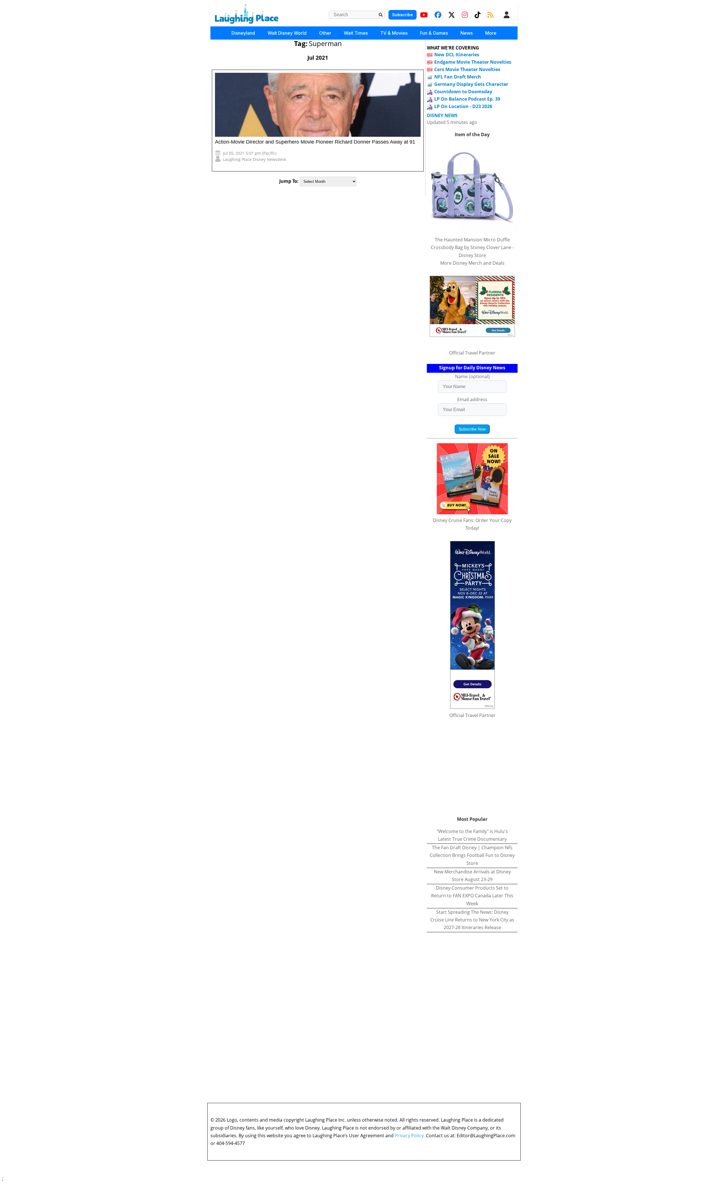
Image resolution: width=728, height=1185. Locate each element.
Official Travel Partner (472, 353)
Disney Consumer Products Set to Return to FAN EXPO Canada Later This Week (472, 895)
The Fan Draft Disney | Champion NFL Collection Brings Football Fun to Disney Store (472, 855)
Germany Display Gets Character (471, 84)
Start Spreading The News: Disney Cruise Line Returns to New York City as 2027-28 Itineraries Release (472, 920)
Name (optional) (472, 376)
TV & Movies (394, 33)
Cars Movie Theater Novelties (467, 69)
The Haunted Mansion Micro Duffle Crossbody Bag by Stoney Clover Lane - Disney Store (472, 247)
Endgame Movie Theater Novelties (472, 62)
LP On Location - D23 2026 (463, 106)
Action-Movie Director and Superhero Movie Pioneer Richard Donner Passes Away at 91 (315, 142)
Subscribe (402, 14)
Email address (472, 399)
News (466, 33)
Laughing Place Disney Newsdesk (254, 159)
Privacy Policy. (410, 1135)
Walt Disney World (287, 33)
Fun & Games (434, 33)
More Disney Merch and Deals (472, 263)
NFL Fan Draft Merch (457, 77)
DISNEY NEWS (442, 115)
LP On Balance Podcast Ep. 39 (467, 99)
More (491, 33)
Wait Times (356, 33)
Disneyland (243, 33)
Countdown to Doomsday (463, 91)
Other (325, 33)
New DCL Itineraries (456, 54)
